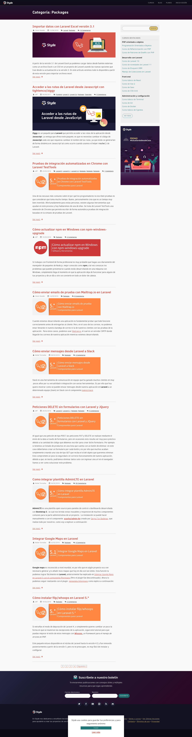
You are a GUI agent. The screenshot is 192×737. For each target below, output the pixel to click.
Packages (72, 30)
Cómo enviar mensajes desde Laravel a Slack (63, 351)
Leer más (96, 732)
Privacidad (155, 721)
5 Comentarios (94, 411)
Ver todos (127, 116)
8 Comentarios (79, 296)
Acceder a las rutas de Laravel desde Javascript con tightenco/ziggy (68, 89)
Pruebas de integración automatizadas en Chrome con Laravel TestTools (70, 165)
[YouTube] (93, 704)
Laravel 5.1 (66, 171)
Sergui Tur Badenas (99, 518)
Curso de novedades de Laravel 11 (137, 64)
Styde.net (8, 2)
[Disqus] (99, 704)
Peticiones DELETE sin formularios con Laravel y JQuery (70, 407)
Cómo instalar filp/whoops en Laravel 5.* (60, 598)
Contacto (131, 721)
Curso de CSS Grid (130, 91)
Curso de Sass (128, 87)
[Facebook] (86, 704)
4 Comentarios (80, 542)
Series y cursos (135, 719)
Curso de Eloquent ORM (132, 68)
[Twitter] (79, 704)
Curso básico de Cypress (132, 110)
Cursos (151, 3)
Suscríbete (124, 696)
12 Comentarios (85, 30)
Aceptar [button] (96, 728)
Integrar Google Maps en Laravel (55, 538)
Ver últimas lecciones (151, 719)
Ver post (36, 76)
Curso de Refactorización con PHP (136, 49)
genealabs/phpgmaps (78, 581)
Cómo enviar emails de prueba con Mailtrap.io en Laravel (71, 292)
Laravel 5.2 (75, 171)
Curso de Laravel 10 (130, 61)
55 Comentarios (81, 483)
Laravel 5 (66, 94)
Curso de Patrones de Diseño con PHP (138, 52)
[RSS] (106, 704)
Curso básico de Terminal (133, 99)
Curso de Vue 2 (128, 84)
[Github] (113, 704)
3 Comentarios (101, 94)
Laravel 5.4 (73, 94)
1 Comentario (108, 171)
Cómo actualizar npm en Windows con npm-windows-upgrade (69, 231)
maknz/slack (87, 390)
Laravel (65, 30)
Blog (160, 3)
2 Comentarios (72, 237)
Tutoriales (88, 94)
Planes (169, 3)
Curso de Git (127, 103)
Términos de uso (143, 721)
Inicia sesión (181, 3)
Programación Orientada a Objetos (137, 45)
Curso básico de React (131, 80)
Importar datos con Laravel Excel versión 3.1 (63, 26)
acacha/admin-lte (72, 518)
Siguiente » (82, 666)
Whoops (78, 633)
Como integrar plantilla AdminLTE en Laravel (63, 479)
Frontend (59, 94)
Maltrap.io (76, 331)
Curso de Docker (129, 106)
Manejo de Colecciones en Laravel (136, 71)
